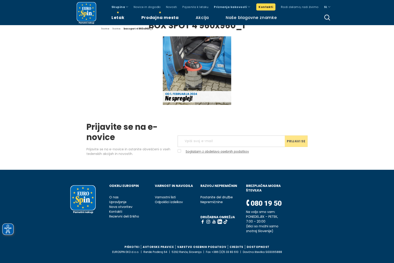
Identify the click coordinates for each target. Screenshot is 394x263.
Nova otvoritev (120, 207)
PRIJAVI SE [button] (296, 141)
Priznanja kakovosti (231, 7)
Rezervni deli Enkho (124, 216)
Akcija (202, 17)
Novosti (171, 7)
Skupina (118, 7)
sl (326, 7)
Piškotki (131, 247)
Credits (236, 247)
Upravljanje (118, 202)
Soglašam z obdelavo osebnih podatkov (217, 151)
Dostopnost (258, 247)
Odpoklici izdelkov (169, 202)
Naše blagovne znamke (251, 17)
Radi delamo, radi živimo (300, 7)
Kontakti (266, 7)
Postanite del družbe (216, 197)
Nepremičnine (211, 202)
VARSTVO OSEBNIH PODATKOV (201, 247)
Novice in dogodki (147, 7)
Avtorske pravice (158, 247)
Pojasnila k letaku (195, 7)
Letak (117, 17)
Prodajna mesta (160, 17)
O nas (114, 197)
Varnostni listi (165, 197)
